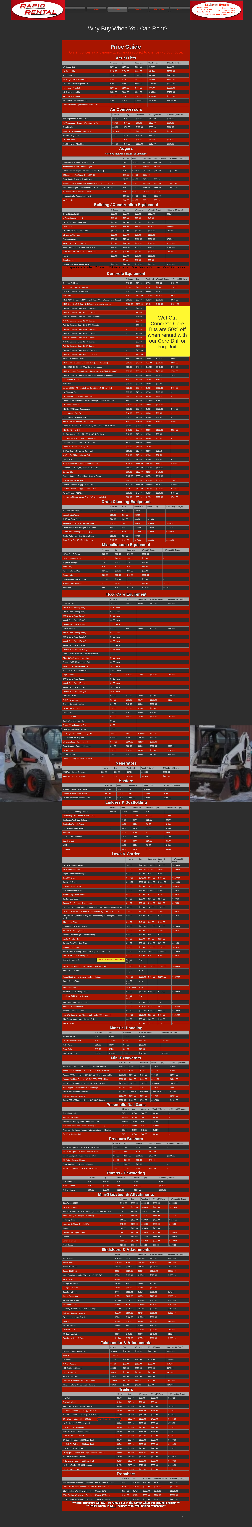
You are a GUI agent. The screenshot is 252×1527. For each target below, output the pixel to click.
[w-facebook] (183, 1517)
